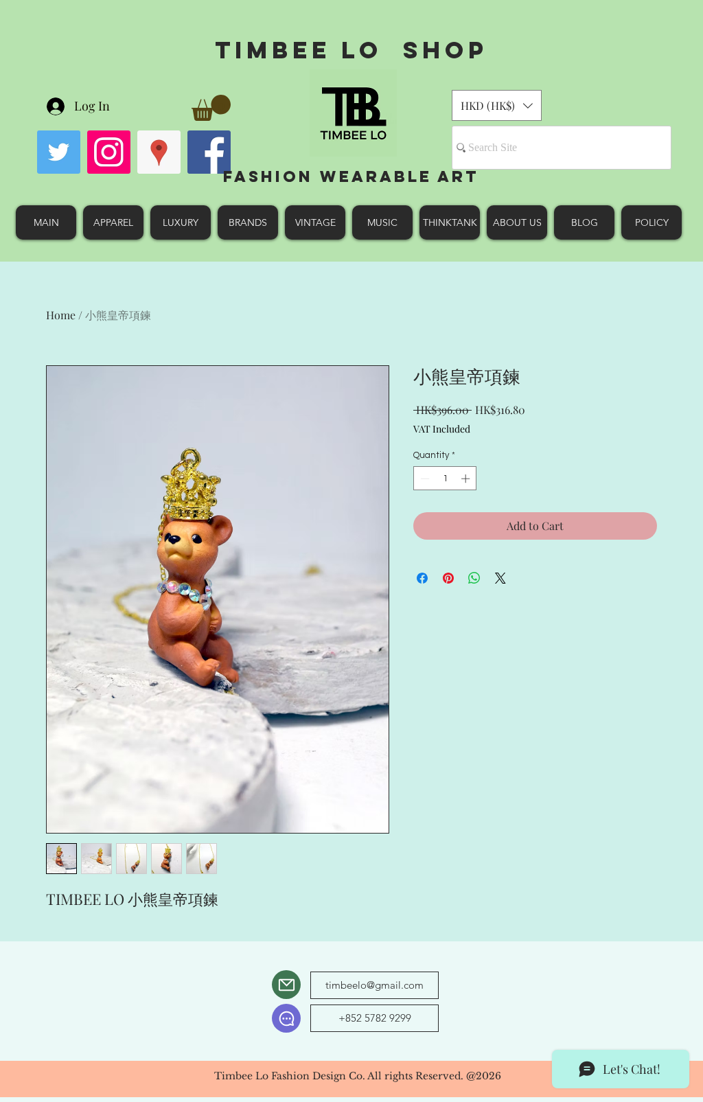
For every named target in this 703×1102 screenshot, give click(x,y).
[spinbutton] (445, 478)
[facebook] (209, 152)
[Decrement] (423, 478)
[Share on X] (500, 578)
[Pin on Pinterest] (448, 578)
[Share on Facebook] (422, 578)
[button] (211, 108)
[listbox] (497, 105)
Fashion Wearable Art (351, 176)
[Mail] (286, 984)
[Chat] (286, 1018)
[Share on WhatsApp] (474, 578)
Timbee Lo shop (351, 50)
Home (61, 315)
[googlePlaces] (159, 152)
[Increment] (467, 478)
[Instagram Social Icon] (108, 152)
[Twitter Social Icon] (58, 152)
